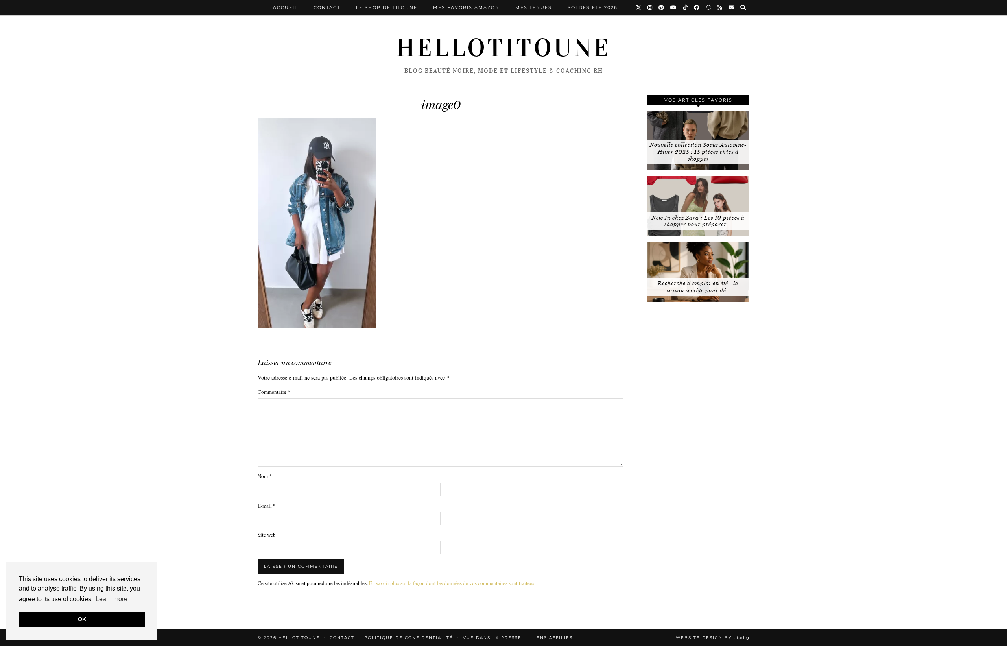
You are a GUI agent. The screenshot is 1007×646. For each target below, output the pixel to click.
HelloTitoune (503, 48)
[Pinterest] (661, 7)
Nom (265, 476)
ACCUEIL (285, 7)
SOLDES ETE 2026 (593, 7)
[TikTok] (685, 7)
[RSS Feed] (720, 7)
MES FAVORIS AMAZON (466, 7)
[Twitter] (639, 7)
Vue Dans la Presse (492, 637)
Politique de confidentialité (408, 637)
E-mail (267, 505)
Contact (327, 7)
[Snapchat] (709, 7)
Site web (267, 534)
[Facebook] (697, 7)
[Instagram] (650, 7)
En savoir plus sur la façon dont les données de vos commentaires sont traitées (451, 583)
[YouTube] (673, 7)
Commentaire (274, 391)
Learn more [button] (111, 599)
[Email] (732, 7)
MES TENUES (533, 7)
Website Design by (712, 637)
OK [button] (82, 619)
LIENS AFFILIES (552, 637)
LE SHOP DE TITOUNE (386, 7)
